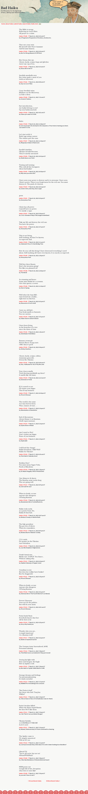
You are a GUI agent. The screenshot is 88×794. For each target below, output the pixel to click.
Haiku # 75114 (23, 682)
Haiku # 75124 (23, 531)
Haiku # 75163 (23, 67)
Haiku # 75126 (23, 500)
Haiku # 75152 (23, 213)
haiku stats (36, 24)
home (3, 24)
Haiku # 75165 (23, 36)
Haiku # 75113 (23, 697)
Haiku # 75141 (23, 362)
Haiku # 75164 (23, 51)
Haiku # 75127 (23, 485)
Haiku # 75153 (23, 198)
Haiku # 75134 (23, 424)
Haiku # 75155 (23, 171)
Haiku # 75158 (23, 124)
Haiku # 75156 (23, 156)
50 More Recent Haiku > (53, 781)
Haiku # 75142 (23, 347)
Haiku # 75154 (23, 187)
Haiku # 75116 (23, 651)
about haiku (9, 24)
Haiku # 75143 (23, 332)
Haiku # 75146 (23, 286)
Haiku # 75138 (23, 393)
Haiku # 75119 (23, 607)
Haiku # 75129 (23, 469)
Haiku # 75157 (23, 141)
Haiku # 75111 (23, 727)
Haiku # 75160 (23, 97)
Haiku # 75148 (23, 271)
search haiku (26, 24)
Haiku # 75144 (23, 317)
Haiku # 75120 (23, 592)
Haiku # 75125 (23, 515)
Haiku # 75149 (23, 255)
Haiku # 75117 (23, 638)
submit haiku (18, 24)
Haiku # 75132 (23, 439)
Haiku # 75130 (23, 454)
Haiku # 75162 (23, 82)
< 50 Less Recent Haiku (34, 781)
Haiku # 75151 (23, 227)
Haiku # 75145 (23, 301)
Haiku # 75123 (23, 546)
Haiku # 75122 (23, 561)
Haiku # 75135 (23, 408)
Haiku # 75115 (23, 666)
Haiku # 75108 (23, 773)
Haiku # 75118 (23, 622)
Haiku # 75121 (23, 576)
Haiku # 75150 (23, 242)
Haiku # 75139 (23, 378)
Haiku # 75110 (23, 743)
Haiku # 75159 (23, 112)
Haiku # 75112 (23, 712)
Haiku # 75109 (23, 758)
